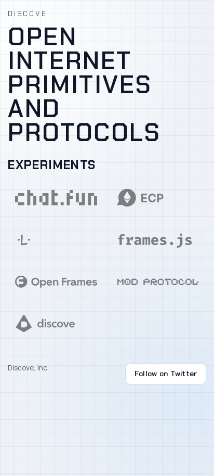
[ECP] (157, 197)
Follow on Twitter (166, 373)
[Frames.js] (157, 240)
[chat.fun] (56, 197)
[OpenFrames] (56, 281)
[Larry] (56, 240)
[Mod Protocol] (157, 281)
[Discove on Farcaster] (56, 323)
